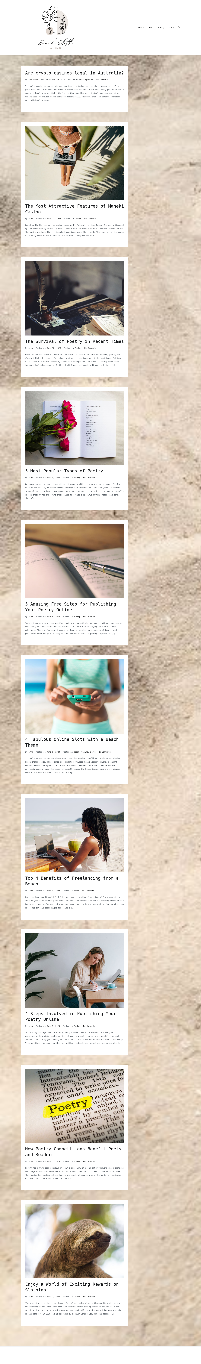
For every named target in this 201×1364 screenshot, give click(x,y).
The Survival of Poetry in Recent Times (74, 341)
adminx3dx (33, 80)
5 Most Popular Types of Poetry (64, 471)
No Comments (102, 80)
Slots (171, 27)
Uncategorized (86, 80)
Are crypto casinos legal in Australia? (74, 73)
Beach (141, 27)
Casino (151, 27)
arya (30, 218)
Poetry (161, 27)
